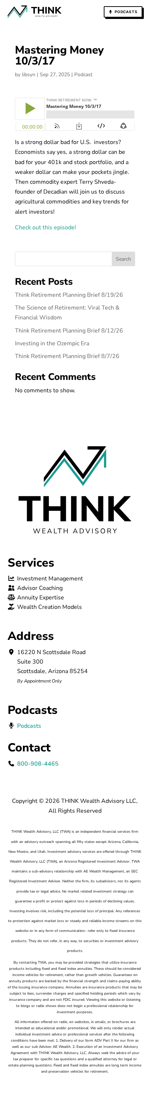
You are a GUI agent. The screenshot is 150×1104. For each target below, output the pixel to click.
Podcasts (126, 11)
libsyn (28, 74)
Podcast (83, 74)
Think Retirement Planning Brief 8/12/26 (69, 331)
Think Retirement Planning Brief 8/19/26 (69, 295)
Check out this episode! (45, 227)
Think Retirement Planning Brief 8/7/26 (67, 356)
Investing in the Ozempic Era (52, 343)
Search (123, 259)
